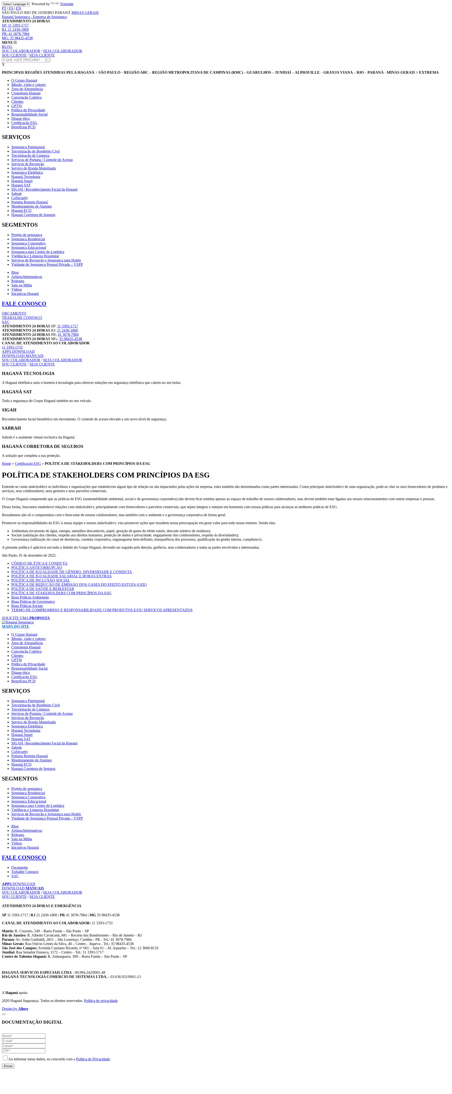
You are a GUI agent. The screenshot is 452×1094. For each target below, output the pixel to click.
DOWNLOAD (18, 352)
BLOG (7, 47)
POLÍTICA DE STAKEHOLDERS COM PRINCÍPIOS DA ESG (61, 593)
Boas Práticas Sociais (27, 606)
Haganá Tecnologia (25, 177)
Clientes (17, 102)
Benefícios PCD (23, 127)
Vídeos (16, 289)
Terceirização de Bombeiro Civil (35, 151)
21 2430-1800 (15, 30)
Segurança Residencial (28, 239)
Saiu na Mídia (21, 285)
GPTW (16, 106)
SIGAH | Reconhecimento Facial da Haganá (44, 189)
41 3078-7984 (15, 34)
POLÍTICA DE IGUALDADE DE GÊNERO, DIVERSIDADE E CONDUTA (71, 572)
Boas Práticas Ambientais (30, 597)
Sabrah (16, 194)
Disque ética (20, 119)
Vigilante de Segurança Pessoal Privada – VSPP (47, 264)
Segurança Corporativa (28, 243)
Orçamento (19, 867)
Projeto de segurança (26, 235)
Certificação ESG (24, 123)
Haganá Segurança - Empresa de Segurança (34, 17)
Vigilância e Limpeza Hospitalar (35, 256)
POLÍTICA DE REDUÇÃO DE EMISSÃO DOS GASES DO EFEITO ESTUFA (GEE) (79, 585)
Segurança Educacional (28, 247)
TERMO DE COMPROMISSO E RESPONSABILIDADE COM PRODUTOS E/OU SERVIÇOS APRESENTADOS (102, 610)
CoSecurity (19, 198)
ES (11, 8)
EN (18, 8)
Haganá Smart (21, 181)
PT (4, 8)
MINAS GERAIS (85, 13)
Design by (15, 1009)
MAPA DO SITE (15, 626)
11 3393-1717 (15, 25)
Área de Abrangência (27, 89)
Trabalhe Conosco (24, 872)
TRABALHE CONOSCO (22, 318)
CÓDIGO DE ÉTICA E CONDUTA (39, 563)
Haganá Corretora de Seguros (33, 215)
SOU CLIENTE (14, 55)
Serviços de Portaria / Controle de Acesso (42, 160)
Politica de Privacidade (93, 1059)
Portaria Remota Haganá (29, 202)
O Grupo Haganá (24, 80)
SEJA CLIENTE (42, 55)
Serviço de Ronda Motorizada (33, 168)
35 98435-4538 (17, 38)
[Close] (4, 1014)
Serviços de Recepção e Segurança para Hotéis (46, 260)
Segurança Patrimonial (28, 147)
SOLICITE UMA (26, 618)
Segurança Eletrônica (27, 172)
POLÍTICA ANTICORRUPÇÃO (36, 568)
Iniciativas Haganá (25, 294)
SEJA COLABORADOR (62, 51)
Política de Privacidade (28, 110)
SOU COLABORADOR (21, 51)
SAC (5, 322)
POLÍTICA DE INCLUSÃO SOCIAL (40, 580)
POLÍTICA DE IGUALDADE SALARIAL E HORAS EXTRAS (61, 576)
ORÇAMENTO (14, 313)
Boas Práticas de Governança (33, 601)
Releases (17, 281)
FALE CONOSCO (24, 304)
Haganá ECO (21, 211)
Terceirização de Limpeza (30, 155)
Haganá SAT (21, 185)
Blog (15, 272)
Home (6, 464)
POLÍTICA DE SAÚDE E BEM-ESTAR (42, 589)
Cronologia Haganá (25, 93)
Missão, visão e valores (28, 85)
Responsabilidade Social (29, 114)
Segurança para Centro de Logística (37, 252)
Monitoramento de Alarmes (31, 206)
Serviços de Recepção (27, 164)
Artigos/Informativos (26, 277)
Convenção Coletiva (26, 97)
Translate (66, 4)
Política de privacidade (101, 1001)
